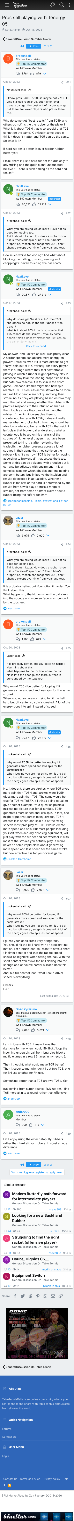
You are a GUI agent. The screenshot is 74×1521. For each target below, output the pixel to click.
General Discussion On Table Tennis (35, 1203)
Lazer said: (14, 655)
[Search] (62, 5)
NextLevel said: (17, 90)
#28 (68, 1038)
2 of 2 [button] (48, 46)
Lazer (19, 517)
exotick (55, 1231)
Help (65, 1478)
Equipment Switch (28, 1275)
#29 (68, 1133)
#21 (68, 82)
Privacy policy (51, 1478)
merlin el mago (51, 1269)
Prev (35, 46)
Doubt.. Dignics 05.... (30, 1259)
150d (65, 1231)
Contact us (9, 1436)
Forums (7, 1428)
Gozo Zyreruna (26, 1009)
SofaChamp (12, 29)
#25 (68, 648)
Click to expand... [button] (37, 346)
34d (65, 1269)
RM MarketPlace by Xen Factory (33, 1495)
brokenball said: (17, 220)
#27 (68, 898)
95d (65, 1253)
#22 (68, 213)
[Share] (62, 82)
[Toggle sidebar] (69, 5)
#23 (68, 303)
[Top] (4, 1485)
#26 (68, 746)
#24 (68, 544)
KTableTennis (51, 1286)
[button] (7, 5)
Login (5, 1456)
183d (65, 1286)
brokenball (23, 55)
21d (66, 1209)
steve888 (55, 1209)
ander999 (22, 1111)
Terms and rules (30, 1478)
